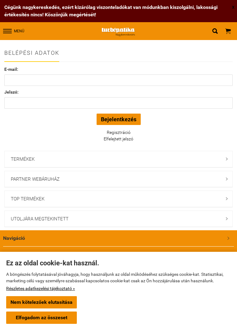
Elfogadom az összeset (41, 317)
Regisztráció (119, 132)
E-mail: (11, 69)
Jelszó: (11, 92)
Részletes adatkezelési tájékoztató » (40, 288)
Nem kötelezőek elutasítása (41, 302)
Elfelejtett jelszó (118, 138)
